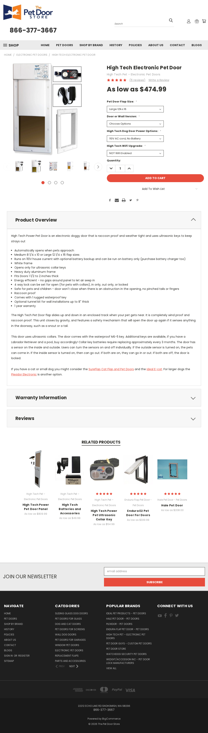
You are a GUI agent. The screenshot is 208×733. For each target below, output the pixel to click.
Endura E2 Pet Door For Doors (138, 513)
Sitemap (9, 661)
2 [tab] (49, 182)
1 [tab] (42, 182)
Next (98, 167)
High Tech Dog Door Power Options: (134, 131)
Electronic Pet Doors (69, 650)
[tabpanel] (19, 166)
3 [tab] (55, 182)
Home (45, 45)
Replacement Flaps (67, 655)
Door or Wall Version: (123, 116)
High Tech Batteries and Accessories (70, 509)
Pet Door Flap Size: (122, 101)
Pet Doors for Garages (70, 640)
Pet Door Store (116, 648)
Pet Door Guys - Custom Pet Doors (129, 643)
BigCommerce (111, 718)
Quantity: (114, 160)
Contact (177, 45)
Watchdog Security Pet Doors (126, 654)
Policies (135, 45)
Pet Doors (64, 45)
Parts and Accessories (70, 661)
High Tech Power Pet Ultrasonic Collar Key (104, 515)
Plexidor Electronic (24, 374)
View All (111, 668)
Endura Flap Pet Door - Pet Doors (127, 629)
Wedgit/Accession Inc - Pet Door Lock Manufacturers (128, 661)
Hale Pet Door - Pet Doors (122, 618)
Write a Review (158, 80)
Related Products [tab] (101, 442)
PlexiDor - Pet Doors (119, 624)
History (115, 45)
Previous (7, 167)
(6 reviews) (137, 80)
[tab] (104, 220)
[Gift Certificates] (197, 21)
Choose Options (36, 472)
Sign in (8, 655)
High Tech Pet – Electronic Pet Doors (125, 636)
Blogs (197, 45)
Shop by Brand (91, 45)
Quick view (35, 465)
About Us (155, 45)
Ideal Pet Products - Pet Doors (126, 613)
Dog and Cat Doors (68, 624)
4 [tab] (62, 182)
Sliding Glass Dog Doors (71, 613)
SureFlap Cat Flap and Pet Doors (111, 369)
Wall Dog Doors (65, 634)
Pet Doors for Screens (70, 629)
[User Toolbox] (189, 21)
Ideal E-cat (154, 369)
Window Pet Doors (67, 645)
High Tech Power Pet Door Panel (36, 507)
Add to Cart (104, 472)
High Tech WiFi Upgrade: (126, 146)
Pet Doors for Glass (68, 618)
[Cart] (204, 21)
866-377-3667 (33, 30)
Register (24, 655)
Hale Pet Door (172, 505)
